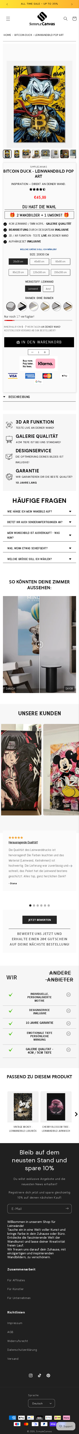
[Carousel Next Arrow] (70, 866)
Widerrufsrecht (17, 1341)
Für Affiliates (16, 1280)
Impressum (14, 1323)
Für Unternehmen (19, 1298)
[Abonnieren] (67, 1209)
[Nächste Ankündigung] (72, 4)
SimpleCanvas (44, 1431)
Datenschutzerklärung (22, 1349)
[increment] (45, 352)
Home (7, 35)
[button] (8, 18)
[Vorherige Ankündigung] (7, 4)
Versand (13, 1358)
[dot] (30, 905)
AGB (10, 1332)
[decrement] (32, 352)
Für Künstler (15, 1289)
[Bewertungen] (31, 189)
